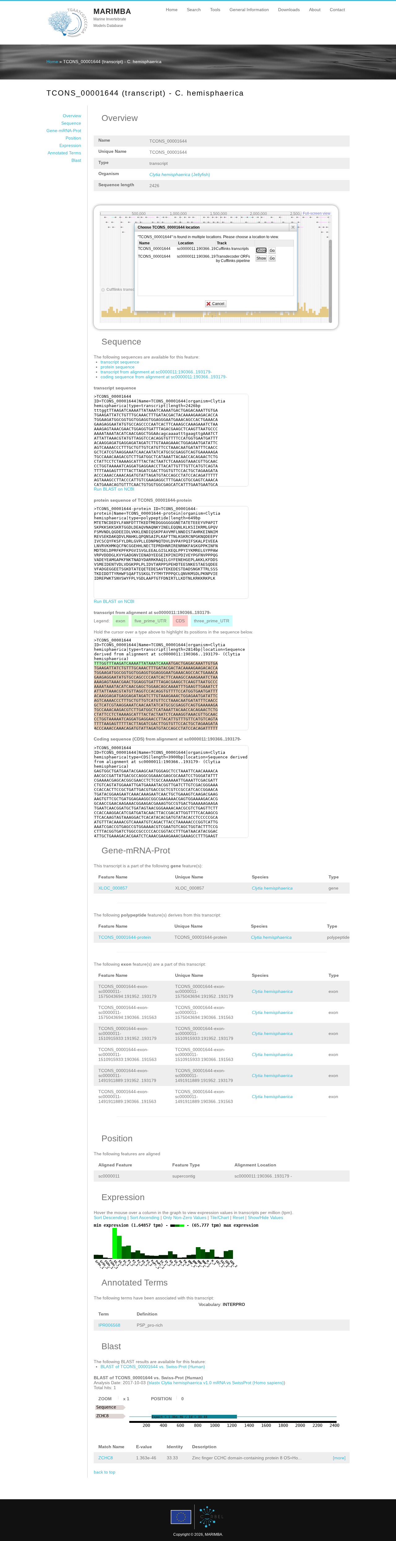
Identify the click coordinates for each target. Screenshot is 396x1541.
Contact (337, 9)
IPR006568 (109, 1325)
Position (73, 137)
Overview (72, 115)
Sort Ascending (144, 1217)
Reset (238, 1217)
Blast (76, 160)
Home (172, 9)
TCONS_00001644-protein (124, 937)
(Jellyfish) (179, 174)
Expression (70, 145)
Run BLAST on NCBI (114, 489)
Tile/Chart (219, 1217)
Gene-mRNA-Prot (63, 130)
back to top (104, 1472)
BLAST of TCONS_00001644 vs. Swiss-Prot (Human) (153, 1366)
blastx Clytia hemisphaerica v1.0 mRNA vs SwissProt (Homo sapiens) (216, 1382)
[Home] (67, 36)
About (315, 9)
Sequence (71, 123)
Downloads (289, 9)
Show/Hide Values (265, 1217)
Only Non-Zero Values (184, 1217)
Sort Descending (110, 1217)
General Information (249, 9)
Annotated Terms (64, 152)
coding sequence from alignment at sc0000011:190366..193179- (164, 376)
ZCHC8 (105, 1457)
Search (194, 9)
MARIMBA (112, 11)
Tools (215, 9)
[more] (339, 1457)
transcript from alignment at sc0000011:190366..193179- (156, 371)
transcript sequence (120, 361)
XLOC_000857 (112, 888)
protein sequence (118, 366)
